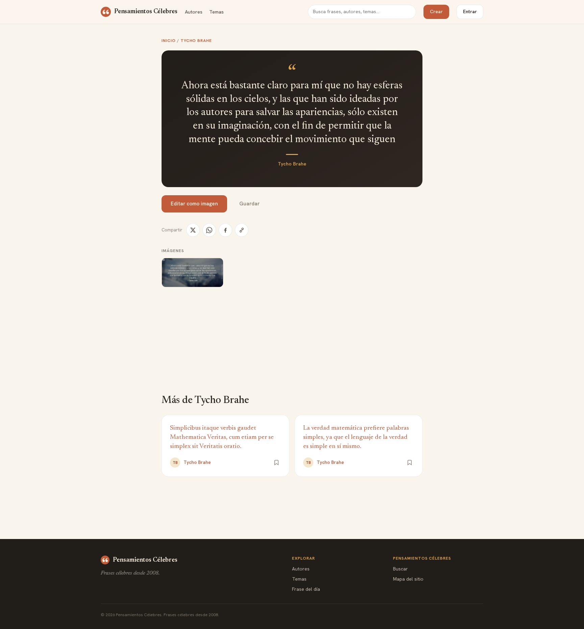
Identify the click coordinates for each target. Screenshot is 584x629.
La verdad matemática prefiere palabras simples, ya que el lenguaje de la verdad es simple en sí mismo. (356, 437)
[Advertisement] (292, 345)
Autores (193, 11)
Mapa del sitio (408, 579)
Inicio (169, 40)
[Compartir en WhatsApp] (209, 230)
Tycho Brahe (196, 40)
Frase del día (306, 589)
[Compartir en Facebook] (225, 230)
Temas (216, 11)
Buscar (400, 569)
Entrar (470, 11)
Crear (436, 11)
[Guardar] (276, 462)
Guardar (249, 203)
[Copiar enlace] (241, 230)
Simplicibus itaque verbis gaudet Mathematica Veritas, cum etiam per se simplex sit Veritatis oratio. (222, 437)
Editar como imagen (194, 203)
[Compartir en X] (193, 230)
